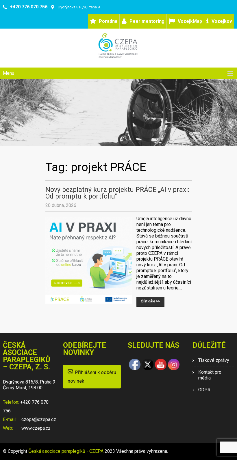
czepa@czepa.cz (38, 419)
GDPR (204, 389)
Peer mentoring (146, 21)
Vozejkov (222, 21)
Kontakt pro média (209, 375)
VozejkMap (190, 21)
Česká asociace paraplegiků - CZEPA (65, 451)
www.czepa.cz (35, 428)
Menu (8, 73)
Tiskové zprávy (213, 360)
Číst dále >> (150, 301)
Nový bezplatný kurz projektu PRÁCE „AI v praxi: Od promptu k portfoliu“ (117, 193)
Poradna (108, 21)
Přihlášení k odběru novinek (92, 376)
